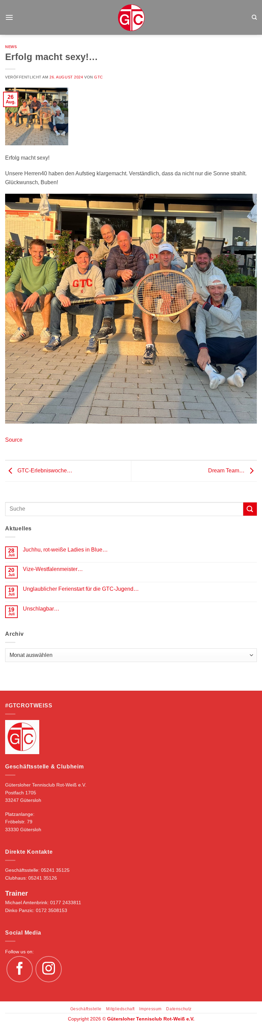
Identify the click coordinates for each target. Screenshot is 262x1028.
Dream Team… (227, 470)
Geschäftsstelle (86, 1009)
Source (14, 440)
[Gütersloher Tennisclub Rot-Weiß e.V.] (131, 17)
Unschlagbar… (41, 609)
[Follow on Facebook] (19, 969)
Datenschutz (179, 1009)
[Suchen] (254, 17)
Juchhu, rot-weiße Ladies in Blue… (65, 550)
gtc (98, 77)
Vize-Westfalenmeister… (53, 569)
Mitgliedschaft (120, 1009)
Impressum (150, 1009)
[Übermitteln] (250, 509)
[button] (9, 17)
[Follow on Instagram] (48, 969)
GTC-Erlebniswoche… (44, 470)
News (11, 47)
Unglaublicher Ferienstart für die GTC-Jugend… (81, 589)
